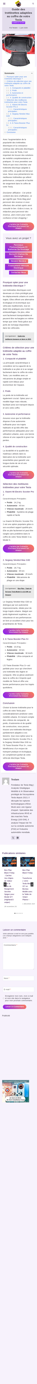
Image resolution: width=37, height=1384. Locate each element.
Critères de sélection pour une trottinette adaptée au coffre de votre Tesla (18, 83)
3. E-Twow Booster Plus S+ (18, 124)
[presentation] (9, 862)
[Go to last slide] (5, 884)
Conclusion (11, 132)
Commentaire (10, 945)
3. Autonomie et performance (14, 94)
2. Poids (13, 90)
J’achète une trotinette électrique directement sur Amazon (18, 226)
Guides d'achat (18, 22)
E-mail (7, 989)
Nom (7, 978)
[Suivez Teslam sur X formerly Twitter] (13, 838)
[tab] (14, 913)
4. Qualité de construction (20, 98)
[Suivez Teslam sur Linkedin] (18, 838)
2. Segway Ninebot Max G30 (18, 115)
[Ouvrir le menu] (4, 3)
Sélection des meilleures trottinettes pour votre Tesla (15, 101)
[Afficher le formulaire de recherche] (33, 3)
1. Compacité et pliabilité (20, 88)
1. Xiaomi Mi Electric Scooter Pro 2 (16, 106)
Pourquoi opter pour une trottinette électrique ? (15, 78)
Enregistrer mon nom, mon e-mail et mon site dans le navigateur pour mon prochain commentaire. (19, 998)
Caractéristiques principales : (17, 110)
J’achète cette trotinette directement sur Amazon (18, 631)
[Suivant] (32, 884)
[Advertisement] (15, 1044)
